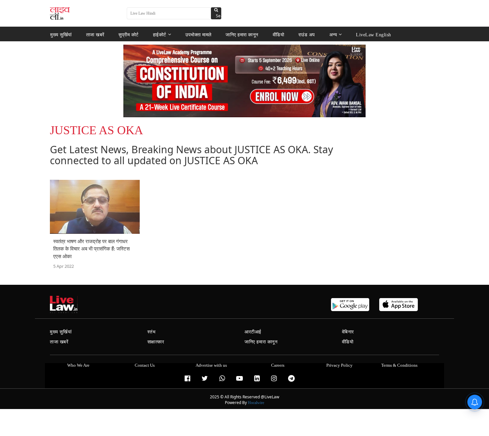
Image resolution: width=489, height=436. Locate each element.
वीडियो (278, 34)
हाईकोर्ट (159, 34)
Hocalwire (256, 402)
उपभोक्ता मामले (198, 34)
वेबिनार (348, 331)
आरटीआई (252, 331)
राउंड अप (306, 34)
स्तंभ (151, 331)
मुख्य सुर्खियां (61, 34)
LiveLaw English (373, 34)
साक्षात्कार (155, 341)
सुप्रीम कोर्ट (128, 34)
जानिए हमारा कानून (242, 34)
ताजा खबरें (95, 34)
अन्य (333, 34)
